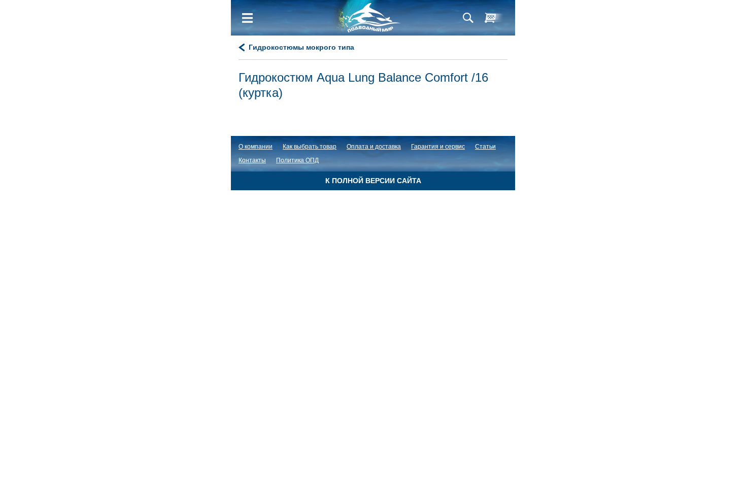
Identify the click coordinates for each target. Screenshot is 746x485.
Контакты (252, 160)
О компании (256, 146)
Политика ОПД (297, 160)
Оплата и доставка (374, 146)
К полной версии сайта (373, 181)
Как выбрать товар (309, 146)
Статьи (485, 146)
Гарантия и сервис (438, 146)
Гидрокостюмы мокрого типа (301, 47)
